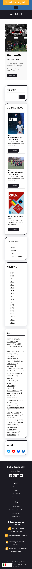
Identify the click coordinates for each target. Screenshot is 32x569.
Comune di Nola (14, 346)
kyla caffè (12, 381)
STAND (11, 422)
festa (16, 354)
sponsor (11, 420)
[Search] (22, 97)
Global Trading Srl (15, 2)
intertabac (12, 376)
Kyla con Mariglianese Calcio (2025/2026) (16, 137)
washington (13, 435)
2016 (12, 296)
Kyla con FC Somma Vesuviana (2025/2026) (15, 172)
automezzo (12, 342)
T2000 (19, 422)
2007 (12, 320)
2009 (12, 314)
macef (10, 388)
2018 (12, 291)
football (18, 361)
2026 (12, 273)
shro (10, 413)
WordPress (15, 566)
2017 (12, 293)
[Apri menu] (16, 7)
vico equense (13, 432)
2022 (12, 285)
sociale (18, 413)
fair (9, 354)
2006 (12, 323)
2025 (12, 276)
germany (12, 366)
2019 (12, 288)
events (20, 351)
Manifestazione (14, 390)
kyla (10, 378)
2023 (12, 282)
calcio (10, 344)
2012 (12, 305)
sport (19, 420)
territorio (12, 430)
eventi (11, 351)
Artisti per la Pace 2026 (15, 217)
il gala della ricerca (15, 371)
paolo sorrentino (14, 393)
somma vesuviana (15, 415)
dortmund (12, 349)
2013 (12, 302)
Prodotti (13, 250)
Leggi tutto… (12, 75)
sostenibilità (13, 417)
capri (18, 344)
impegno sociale (15, 373)
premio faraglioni (15, 400)
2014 (12, 299)
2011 (12, 308)
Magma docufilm (14, 55)
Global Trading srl (15, 368)
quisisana (12, 403)
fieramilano (12, 359)
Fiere (12, 253)
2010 (12, 311)
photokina (12, 398)
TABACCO (12, 427)
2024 (12, 279)
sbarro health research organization (15, 407)
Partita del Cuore (15, 395)
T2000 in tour (13, 425)
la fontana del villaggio (12, 384)
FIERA (10, 356)
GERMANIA (12, 364)
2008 (12, 317)
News (12, 248)
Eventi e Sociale (16, 256)
